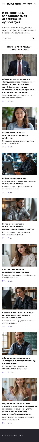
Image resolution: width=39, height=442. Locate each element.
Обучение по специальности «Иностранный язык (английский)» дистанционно (19, 360)
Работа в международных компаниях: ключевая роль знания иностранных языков (19, 180)
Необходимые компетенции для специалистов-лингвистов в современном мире (18, 315)
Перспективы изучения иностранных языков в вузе (15, 270)
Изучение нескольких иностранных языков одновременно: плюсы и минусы (18, 226)
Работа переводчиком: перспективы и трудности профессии (15, 135)
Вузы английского (19, 3)
